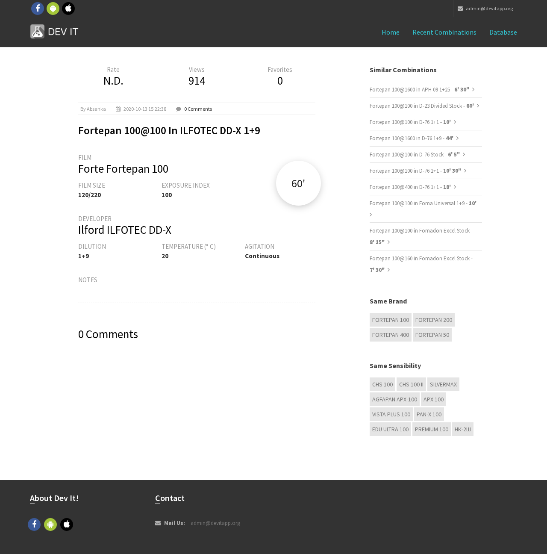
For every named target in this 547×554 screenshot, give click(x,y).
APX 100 (433, 399)
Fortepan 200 (433, 320)
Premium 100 (431, 429)
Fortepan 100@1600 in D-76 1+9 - (412, 138)
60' (298, 183)
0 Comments (198, 109)
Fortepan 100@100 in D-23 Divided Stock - (422, 105)
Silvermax (443, 384)
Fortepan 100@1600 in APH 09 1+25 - (419, 89)
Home (391, 32)
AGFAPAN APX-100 (394, 399)
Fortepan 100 (390, 320)
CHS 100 (382, 384)
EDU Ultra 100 (390, 429)
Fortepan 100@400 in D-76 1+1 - (411, 187)
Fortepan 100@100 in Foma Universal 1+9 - (423, 203)
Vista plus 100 (391, 414)
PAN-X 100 (429, 414)
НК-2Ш (463, 429)
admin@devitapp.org (489, 8)
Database (503, 32)
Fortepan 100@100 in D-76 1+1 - (411, 122)
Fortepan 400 (390, 335)
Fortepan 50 (432, 335)
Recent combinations (444, 32)
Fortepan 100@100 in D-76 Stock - (415, 154)
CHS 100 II (411, 384)
